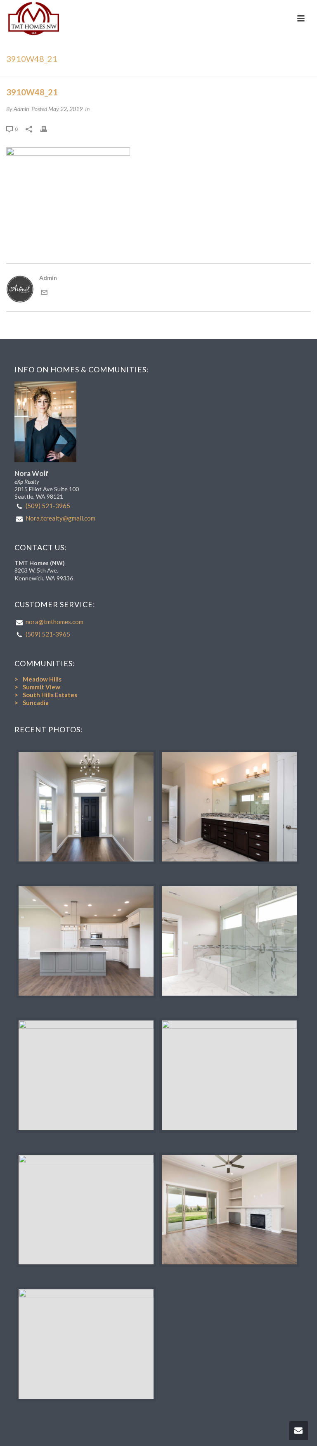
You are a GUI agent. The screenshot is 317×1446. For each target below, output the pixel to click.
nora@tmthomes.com (54, 621)
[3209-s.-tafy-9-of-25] (229, 806)
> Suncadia (31, 702)
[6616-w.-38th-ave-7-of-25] (86, 941)
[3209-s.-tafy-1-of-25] (86, 806)
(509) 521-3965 (48, 505)
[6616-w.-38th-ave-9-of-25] (229, 1209)
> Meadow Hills (38, 679)
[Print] (47, 129)
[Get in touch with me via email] (44, 293)
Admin (21, 108)
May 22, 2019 (65, 108)
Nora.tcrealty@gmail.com (60, 518)
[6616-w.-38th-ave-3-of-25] (229, 941)
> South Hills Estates (45, 694)
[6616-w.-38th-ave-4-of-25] (86, 1075)
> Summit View (37, 687)
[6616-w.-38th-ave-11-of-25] (86, 1343)
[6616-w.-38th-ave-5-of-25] (86, 1209)
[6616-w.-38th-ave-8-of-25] (229, 1075)
